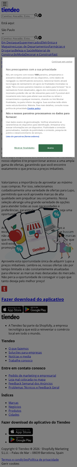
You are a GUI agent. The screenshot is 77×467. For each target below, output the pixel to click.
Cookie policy (33, 108)
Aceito (50, 148)
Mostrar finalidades (24, 147)
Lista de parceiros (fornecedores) (22, 136)
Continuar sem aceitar (62, 61)
